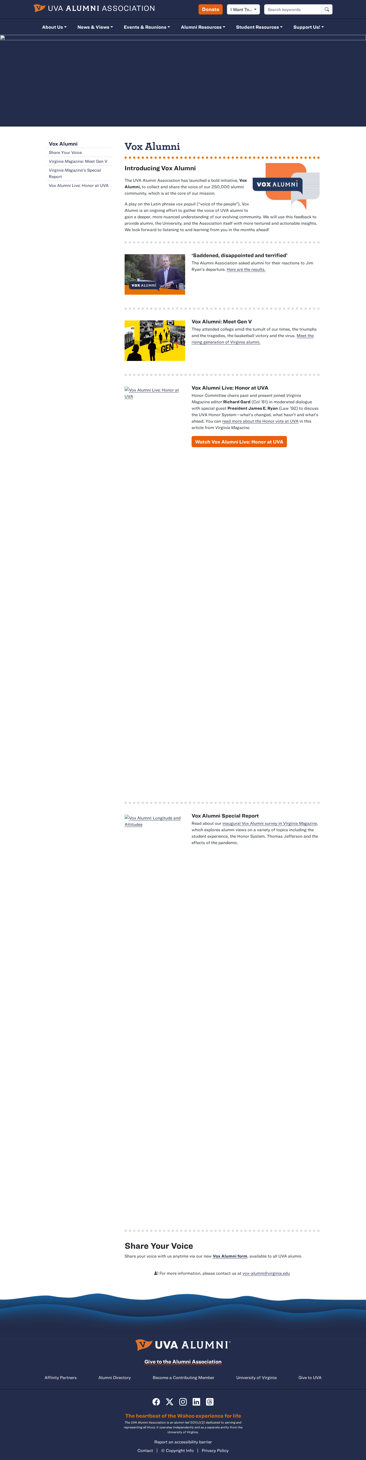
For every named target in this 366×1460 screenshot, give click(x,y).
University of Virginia (256, 1377)
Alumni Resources (201, 27)
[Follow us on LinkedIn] (196, 1401)
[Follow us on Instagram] (183, 1401)
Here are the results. (246, 269)
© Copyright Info (177, 1450)
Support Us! (306, 27)
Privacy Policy (215, 1450)
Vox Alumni (63, 144)
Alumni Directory (114, 1377)
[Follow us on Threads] (210, 1401)
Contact (145, 1450)
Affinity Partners (60, 1377)
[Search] (327, 9)
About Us (52, 27)
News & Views (93, 27)
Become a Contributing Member (183, 1377)
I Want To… (241, 9)
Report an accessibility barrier (183, 1441)
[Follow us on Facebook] (156, 1401)
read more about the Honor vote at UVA (260, 421)
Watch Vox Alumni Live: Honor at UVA (239, 442)
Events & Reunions (145, 27)
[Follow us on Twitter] (169, 1401)
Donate (210, 9)
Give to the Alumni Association (183, 1361)
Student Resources (257, 27)
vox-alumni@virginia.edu (266, 1273)
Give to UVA (310, 1377)
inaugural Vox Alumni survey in (269, 823)
